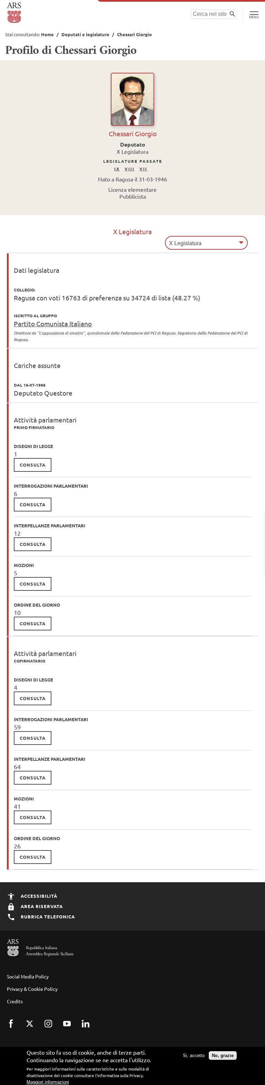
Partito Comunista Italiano (53, 323)
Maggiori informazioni (48, 1082)
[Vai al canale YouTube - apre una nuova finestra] (71, 1028)
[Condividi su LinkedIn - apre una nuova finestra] (90, 1028)
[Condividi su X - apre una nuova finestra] (34, 1028)
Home (47, 34)
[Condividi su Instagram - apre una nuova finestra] (52, 1028)
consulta (33, 465)
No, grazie (223, 1055)
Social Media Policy (28, 976)
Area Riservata (41, 906)
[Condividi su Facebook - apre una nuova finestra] (15, 1028)
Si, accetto (194, 1055)
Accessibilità (38, 896)
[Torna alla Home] (14, 12)
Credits (15, 1001)
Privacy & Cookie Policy (32, 989)
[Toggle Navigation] (254, 13)
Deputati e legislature (85, 34)
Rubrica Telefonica (47, 916)
